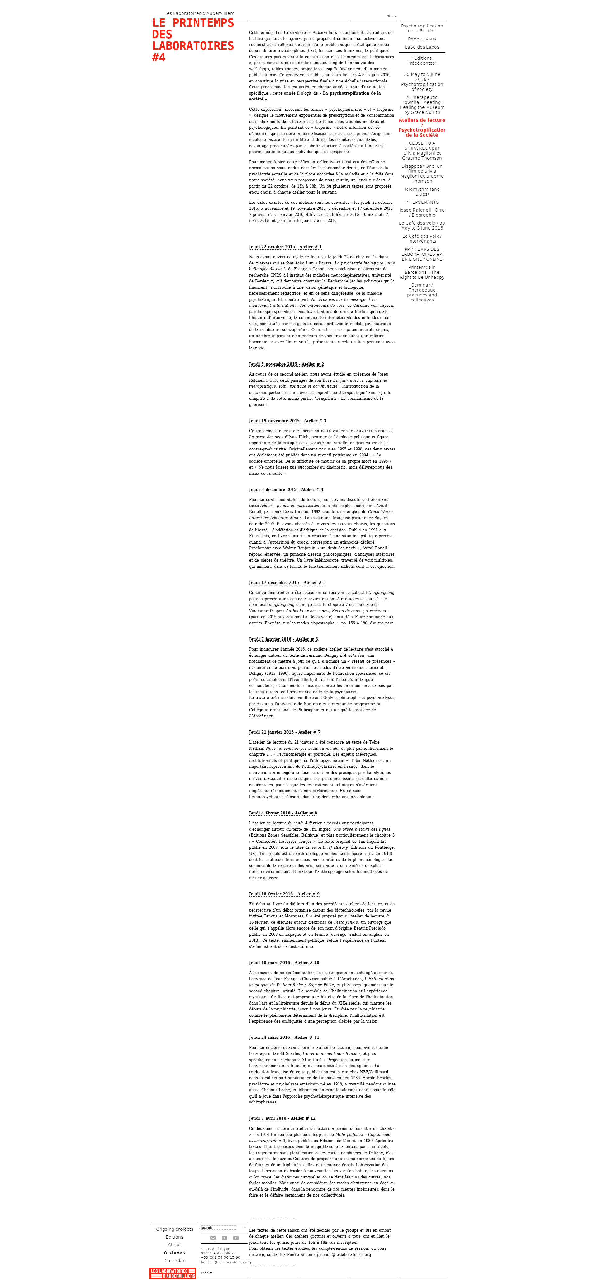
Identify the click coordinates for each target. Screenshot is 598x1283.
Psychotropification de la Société (422, 28)
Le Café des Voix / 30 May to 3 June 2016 (422, 226)
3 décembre (339, 208)
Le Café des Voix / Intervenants (422, 239)
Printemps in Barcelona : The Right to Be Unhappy (422, 272)
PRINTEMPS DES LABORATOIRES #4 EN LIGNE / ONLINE (422, 254)
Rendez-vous (422, 38)
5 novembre (272, 208)
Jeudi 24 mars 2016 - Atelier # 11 (284, 1037)
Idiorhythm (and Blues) (422, 192)
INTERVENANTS (422, 202)
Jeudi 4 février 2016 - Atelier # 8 (283, 813)
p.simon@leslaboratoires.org (344, 1254)
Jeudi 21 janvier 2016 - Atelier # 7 (284, 732)
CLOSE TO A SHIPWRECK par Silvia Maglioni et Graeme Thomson (422, 151)
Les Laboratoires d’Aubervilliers (199, 13)
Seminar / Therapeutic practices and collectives (422, 292)
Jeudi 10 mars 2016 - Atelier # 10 (284, 962)
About (174, 1244)
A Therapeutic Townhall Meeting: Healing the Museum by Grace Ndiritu (422, 105)
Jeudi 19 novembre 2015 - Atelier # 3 (287, 420)
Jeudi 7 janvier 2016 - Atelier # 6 (283, 639)
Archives (174, 1252)
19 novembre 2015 (307, 208)
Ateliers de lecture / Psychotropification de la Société (423, 128)
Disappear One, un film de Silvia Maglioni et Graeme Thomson (422, 174)
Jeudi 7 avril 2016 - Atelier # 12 (282, 1118)
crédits (207, 1273)
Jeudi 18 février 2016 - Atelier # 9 (284, 894)
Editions (174, 1236)
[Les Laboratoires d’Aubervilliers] (173, 1277)
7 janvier (257, 214)
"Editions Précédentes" (422, 61)
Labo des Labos (422, 46)
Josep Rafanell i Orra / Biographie (422, 212)
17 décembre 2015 (375, 208)
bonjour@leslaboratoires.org (226, 1262)
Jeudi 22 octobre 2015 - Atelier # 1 (285, 247)
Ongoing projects (174, 1229)
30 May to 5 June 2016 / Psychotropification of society (422, 82)
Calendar (174, 1260)
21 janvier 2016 (288, 214)
